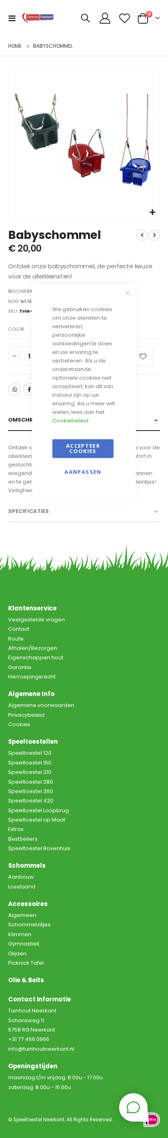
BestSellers (23, 839)
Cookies (19, 724)
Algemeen (22, 915)
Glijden (17, 953)
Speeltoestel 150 (29, 763)
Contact (18, 629)
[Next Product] (154, 235)
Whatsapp (14, 389)
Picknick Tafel (26, 963)
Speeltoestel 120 (29, 753)
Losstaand (21, 887)
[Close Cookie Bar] (127, 293)
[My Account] (105, 18)
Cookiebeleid (70, 420)
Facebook (29, 389)
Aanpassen (82, 471)
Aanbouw (21, 877)
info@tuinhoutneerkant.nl (41, 1049)
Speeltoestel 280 (30, 782)
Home (15, 45)
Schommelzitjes (29, 924)
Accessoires (28, 903)
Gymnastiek (24, 944)
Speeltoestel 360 (30, 791)
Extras (16, 829)
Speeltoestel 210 (29, 772)
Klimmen (19, 934)
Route (16, 639)
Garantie (19, 667)
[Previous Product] (142, 235)
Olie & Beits (26, 980)
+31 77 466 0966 (28, 1039)
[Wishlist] (124, 18)
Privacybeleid (26, 715)
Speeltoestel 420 (30, 800)
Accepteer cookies (83, 448)
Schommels (27, 865)
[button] (152, 213)
